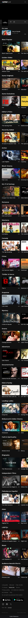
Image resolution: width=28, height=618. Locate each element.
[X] (11, 604)
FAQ (11, 592)
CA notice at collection (17, 590)
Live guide (5, 585)
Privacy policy (6, 590)
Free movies (19, 585)
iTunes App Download (7, 600)
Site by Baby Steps (21, 612)
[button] (14, 32)
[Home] (6, 2)
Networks (11, 587)
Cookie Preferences (14, 616)
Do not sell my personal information (12, 595)
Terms (18, 587)
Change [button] (10, 607)
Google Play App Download (18, 600)
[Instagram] (3, 604)
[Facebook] (7, 604)
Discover (11, 585)
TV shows (4, 587)
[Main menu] (25, 2)
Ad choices (5, 592)
